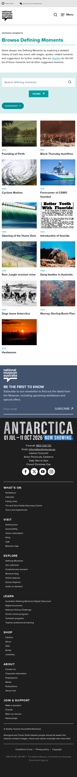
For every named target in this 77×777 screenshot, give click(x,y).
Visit (8, 520)
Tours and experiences (16, 509)
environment (11, 105)
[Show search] (55, 15)
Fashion (9, 637)
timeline (56, 58)
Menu (69, 14)
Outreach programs (14, 618)
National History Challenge (18, 609)
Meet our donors (13, 714)
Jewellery (10, 654)
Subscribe (62, 408)
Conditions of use (23, 749)
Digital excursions (14, 605)
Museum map (11, 546)
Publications (11, 686)
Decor (8, 641)
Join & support (17, 700)
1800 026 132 (43, 446)
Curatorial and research (16, 569)
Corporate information (16, 673)
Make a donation (13, 705)
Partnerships (11, 718)
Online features (12, 577)
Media (8, 682)
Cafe (7, 541)
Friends (9, 709)
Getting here (11, 524)
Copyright (57, 749)
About (9, 664)
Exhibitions (10, 492)
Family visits (11, 501)
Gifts (7, 646)
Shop (7, 537)
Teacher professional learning (19, 622)
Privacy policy (42, 749)
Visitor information (14, 533)
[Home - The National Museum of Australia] (7, 16)
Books (8, 650)
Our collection (12, 565)
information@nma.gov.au (42, 449)
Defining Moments (12, 33)
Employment (11, 677)
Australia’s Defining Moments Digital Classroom (28, 601)
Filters (37, 93)
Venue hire (10, 690)
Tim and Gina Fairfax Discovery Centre (23, 505)
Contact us (10, 669)
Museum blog (12, 573)
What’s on (13, 488)
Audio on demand (14, 586)
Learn (9, 596)
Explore (11, 556)
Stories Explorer (13, 582)
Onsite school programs (16, 614)
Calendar (9, 497)
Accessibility (11, 529)
